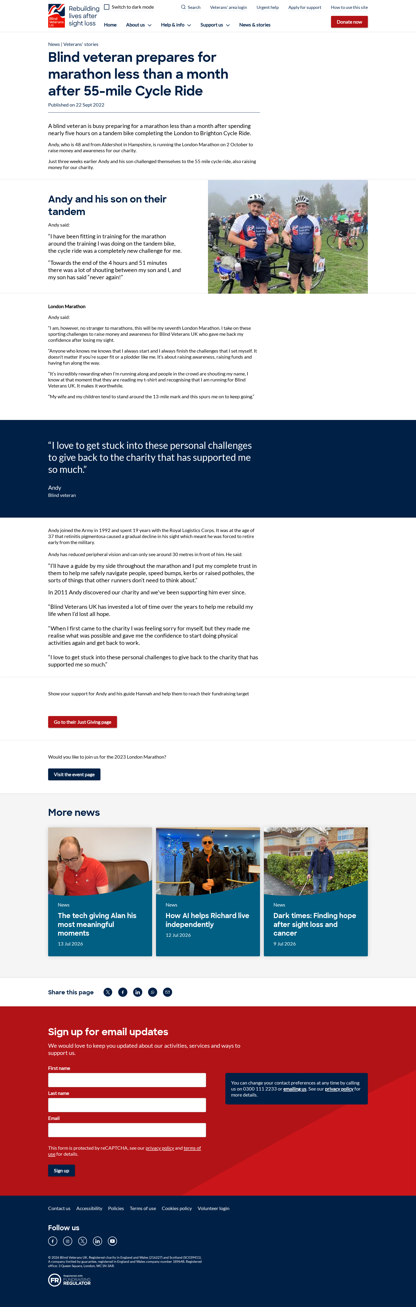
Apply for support (304, 7)
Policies (116, 1208)
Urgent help (268, 7)
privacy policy (160, 1148)
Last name (58, 1093)
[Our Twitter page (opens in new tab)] (82, 1241)
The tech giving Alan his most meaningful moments (97, 925)
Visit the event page (74, 774)
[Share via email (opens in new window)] (167, 992)
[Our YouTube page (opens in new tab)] (112, 1241)
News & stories (255, 24)
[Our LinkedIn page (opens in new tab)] (97, 1241)
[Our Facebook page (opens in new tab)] (52, 1241)
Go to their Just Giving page (82, 722)
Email (54, 1118)
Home (110, 24)
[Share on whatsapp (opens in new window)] (152, 992)
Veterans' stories (80, 44)
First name (59, 1068)
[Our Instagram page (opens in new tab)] (67, 1241)
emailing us (294, 1088)
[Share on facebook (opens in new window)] (122, 992)
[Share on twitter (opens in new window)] (107, 992)
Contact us (59, 1208)
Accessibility (89, 1208)
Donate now (349, 22)
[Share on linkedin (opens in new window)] (137, 992)
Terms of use (143, 1208)
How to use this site (349, 7)
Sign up (61, 1170)
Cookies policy (177, 1208)
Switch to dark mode (133, 7)
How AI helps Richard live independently (207, 920)
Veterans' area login (228, 7)
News (54, 44)
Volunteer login (213, 1208)
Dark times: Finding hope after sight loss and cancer (314, 925)
